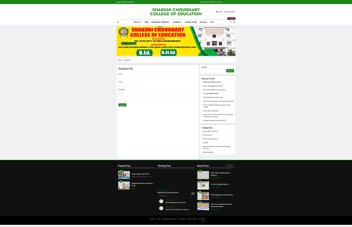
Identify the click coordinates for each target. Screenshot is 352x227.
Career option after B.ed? (211, 111)
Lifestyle (205, 143)
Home (146, 22)
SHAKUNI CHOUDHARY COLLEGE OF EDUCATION (176, 12)
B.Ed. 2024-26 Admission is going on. (211, 2)
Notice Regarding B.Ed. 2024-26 (213, 86)
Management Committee (160, 22)
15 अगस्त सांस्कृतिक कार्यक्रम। (211, 93)
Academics (177, 22)
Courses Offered (191, 22)
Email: (120, 82)
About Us (137, 22)
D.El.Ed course (207, 135)
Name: (120, 74)
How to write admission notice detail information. (218, 101)
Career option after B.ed (210, 131)
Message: (121, 89)
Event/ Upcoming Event (210, 139)
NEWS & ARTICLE (208, 152)
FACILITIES (203, 22)
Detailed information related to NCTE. (215, 120)
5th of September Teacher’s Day (213, 97)
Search (204, 67)
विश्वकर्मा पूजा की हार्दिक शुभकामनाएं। (212, 82)
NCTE (212, 22)
